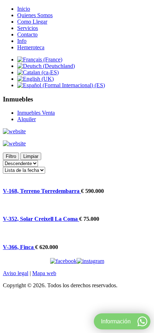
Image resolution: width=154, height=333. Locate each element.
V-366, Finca (19, 247)
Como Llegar (32, 22)
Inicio (23, 9)
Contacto (27, 34)
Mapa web (44, 273)
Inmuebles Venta (36, 113)
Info (22, 41)
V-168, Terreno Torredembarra (42, 191)
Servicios (27, 28)
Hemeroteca (30, 47)
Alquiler (26, 119)
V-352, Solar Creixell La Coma (41, 219)
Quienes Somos (35, 15)
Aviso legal (15, 273)
